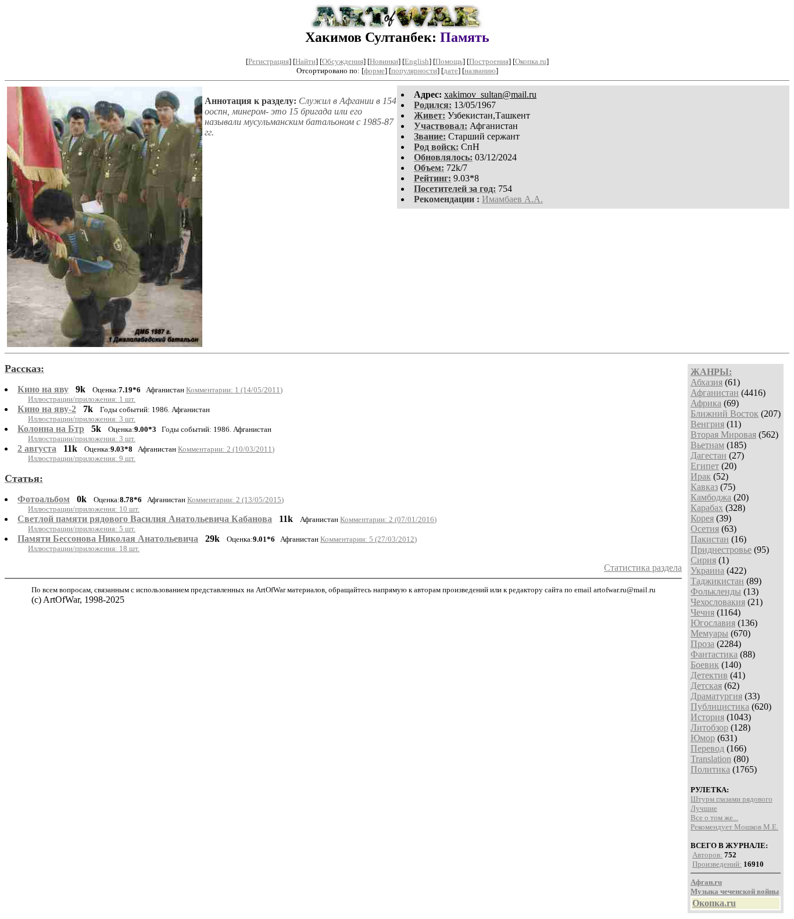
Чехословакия (718, 602)
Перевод (707, 748)
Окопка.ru (530, 61)
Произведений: (717, 864)
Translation (711, 759)
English (417, 61)
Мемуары (709, 633)
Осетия (705, 529)
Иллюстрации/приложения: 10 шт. (84, 509)
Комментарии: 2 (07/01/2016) (388, 519)
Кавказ (704, 487)
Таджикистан (717, 581)
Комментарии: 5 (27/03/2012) (368, 539)
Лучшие (704, 808)
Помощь (449, 61)
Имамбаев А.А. (512, 199)
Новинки (384, 61)
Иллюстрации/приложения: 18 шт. (84, 548)
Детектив (709, 675)
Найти (305, 61)
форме (374, 70)
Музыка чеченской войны (735, 891)
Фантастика (714, 654)
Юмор (703, 738)
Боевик (705, 665)
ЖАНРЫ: (711, 372)
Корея (702, 518)
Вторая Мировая (723, 434)
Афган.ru (706, 882)
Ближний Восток (725, 414)
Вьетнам (707, 445)
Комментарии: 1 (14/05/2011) (234, 389)
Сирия (703, 560)
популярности (414, 70)
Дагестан (709, 455)
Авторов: (707, 854)
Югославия (713, 623)
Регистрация (268, 61)
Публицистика (720, 706)
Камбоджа (711, 497)
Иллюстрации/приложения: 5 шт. (81, 528)
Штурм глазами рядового (731, 799)
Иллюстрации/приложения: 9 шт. (81, 458)
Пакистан (710, 539)
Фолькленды (716, 591)
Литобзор (709, 727)
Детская (706, 686)
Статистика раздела (643, 568)
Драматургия (716, 696)
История (707, 717)
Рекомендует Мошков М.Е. (734, 827)
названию (480, 70)
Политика (710, 769)
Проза (702, 644)
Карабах (707, 508)
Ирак (701, 476)
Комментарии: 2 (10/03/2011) (226, 449)
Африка (706, 403)
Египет (705, 466)
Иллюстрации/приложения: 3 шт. (81, 418)
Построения (489, 61)
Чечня (702, 612)
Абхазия (707, 382)
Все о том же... (714, 817)
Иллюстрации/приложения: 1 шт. (81, 399)
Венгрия (707, 424)
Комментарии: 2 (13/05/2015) (235, 499)
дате (451, 70)
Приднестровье (721, 550)
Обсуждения (342, 61)
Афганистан (715, 393)
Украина (707, 570)
